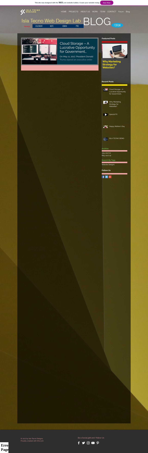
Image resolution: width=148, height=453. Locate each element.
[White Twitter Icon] (83, 443)
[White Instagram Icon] (88, 443)
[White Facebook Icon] (79, 443)
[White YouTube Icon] (93, 443)
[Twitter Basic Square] (106, 176)
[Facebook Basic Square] (103, 176)
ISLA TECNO (33, 10)
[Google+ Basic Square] (110, 176)
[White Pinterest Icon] (98, 443)
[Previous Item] (105, 51)
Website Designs (108, 164)
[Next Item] (124, 51)
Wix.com (40, 441)
